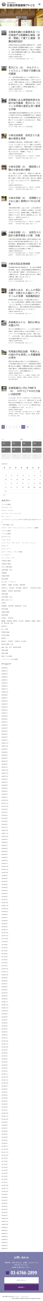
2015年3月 (5, 1032)
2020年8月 (5, 842)
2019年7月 (5, 881)
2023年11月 (5, 743)
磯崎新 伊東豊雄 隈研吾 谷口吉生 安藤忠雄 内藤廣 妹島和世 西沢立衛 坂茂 (24, 377)
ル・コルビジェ (6, 555)
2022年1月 (5, 797)
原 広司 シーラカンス (9, 582)
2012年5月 (5, 1134)
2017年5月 (5, 954)
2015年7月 (5, 1020)
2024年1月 (5, 740)
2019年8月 (5, 878)
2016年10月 (5, 975)
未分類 (3, 603)
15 (34, 479)
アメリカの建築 (6, 504)
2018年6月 (5, 921)
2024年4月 (5, 731)
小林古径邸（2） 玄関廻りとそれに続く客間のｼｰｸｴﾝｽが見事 (24, 201)
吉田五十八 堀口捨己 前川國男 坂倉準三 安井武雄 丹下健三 (21, 588)
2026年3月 (5, 683)
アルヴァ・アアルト (7, 510)
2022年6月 (5, 785)
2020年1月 (5, 863)
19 (17, 483)
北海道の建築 (18, 58)
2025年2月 (5, 710)
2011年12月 (5, 1149)
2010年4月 (5, 1206)
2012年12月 (5, 1113)
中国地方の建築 (6, 561)
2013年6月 (5, 1095)
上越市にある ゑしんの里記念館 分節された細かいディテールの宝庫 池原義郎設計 (24, 293)
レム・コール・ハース (8, 558)
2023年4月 (5, 758)
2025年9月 (5, 695)
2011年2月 (5, 1179)
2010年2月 (5, 1212)
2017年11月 (5, 936)
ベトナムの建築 (6, 534)
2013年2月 (5, 1107)
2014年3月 (5, 1068)
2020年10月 (5, 836)
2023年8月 (5, 752)
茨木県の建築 (5, 635)
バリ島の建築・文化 (7, 525)
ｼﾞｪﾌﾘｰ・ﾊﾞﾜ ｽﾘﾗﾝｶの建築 (10, 659)
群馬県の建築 (5, 632)
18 (11, 483)
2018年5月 (5, 924)
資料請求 (21, 1287)
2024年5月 (5, 728)
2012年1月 (5, 1146)
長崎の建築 (5, 650)
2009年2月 (5, 1248)
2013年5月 (5, 1098)
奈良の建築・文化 (7, 597)
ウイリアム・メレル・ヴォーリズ (11, 513)
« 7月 (3, 495)
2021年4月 (5, 821)
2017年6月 (5, 951)
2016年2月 (5, 999)
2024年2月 (5, 737)
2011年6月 (5, 1167)
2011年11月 (5, 1152)
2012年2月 (5, 1143)
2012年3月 (5, 1140)
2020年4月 (5, 854)
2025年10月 (5, 692)
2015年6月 (5, 1023)
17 (5, 483)
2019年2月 (5, 896)
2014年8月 (5, 1053)
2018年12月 (5, 902)
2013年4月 (5, 1101)
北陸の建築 (18, 156)
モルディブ (5, 546)
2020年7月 (5, 845)
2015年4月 (5, 1029)
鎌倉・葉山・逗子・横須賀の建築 (11, 647)
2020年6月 (5, 848)
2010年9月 (5, 1194)
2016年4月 (5, 993)
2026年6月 (5, 674)
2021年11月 (5, 803)
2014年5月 (5, 1062)
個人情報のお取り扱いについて (10, 1296)
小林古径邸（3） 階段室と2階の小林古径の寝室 (24, 168)
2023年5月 (5, 755)
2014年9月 (5, 1050)
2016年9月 (5, 978)
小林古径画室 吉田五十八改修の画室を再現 (24, 136)
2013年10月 (5, 1083)
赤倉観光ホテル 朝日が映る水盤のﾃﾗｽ (24, 323)
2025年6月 (5, 701)
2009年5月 (5, 1239)
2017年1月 (5, 966)
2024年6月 (5, 725)
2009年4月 (5, 1242)
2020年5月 (5, 851)
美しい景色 (5, 629)
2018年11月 (5, 905)
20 (23, 483)
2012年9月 (5, 1122)
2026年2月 (5, 686)
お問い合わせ (21, 1280)
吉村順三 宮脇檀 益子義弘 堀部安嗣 (13, 585)
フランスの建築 (6, 531)
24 (5, 487)
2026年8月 (5, 668)
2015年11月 (5, 1008)
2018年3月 (5, 930)
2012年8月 (5, 1125)
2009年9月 (5, 1227)
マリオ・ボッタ (6, 540)
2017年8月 (5, 945)
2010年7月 (5, 1200)
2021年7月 (5, 812)
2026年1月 (5, 689)
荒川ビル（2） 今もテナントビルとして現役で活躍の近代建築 (24, 70)
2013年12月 (5, 1077)
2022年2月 (5, 794)
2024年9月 (5, 716)
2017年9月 (5, 941)
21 (28, 483)
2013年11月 (5, 1080)
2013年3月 (5, 1104)
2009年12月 (5, 1218)
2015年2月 (5, 1035)
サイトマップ (25, 1296)
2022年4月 (5, 791)
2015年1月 (5, 1038)
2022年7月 (5, 782)
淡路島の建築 (5, 612)
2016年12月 (5, 969)
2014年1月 (5, 1074)
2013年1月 (5, 1110)
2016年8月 (5, 981)
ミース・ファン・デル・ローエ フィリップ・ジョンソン (19, 543)
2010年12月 (5, 1185)
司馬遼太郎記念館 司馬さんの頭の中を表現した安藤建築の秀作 (24, 354)
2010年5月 (5, 1203)
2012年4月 (5, 1137)
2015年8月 (5, 1017)
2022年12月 (5, 770)
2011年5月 (5, 1170)
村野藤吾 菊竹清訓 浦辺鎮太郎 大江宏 (14, 606)
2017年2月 (5, 963)
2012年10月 (5, 1119)
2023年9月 (5, 749)
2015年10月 (5, 1011)
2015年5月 (5, 1026)
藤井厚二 (4, 638)
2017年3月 (5, 960)
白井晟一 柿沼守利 (7, 618)
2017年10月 (5, 939)
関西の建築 (29, 91)
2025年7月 (5, 698)
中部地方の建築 (6, 564)
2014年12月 (5, 1041)
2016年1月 (5, 1002)
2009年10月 (5, 1224)
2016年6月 (5, 987)
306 (27, 427)
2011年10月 (5, 1155)
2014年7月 (5, 1056)
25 (11, 487)
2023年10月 (5, 746)
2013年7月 (5, 1092)
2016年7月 (5, 984)
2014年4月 (5, 1065)
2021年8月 (5, 809)
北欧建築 (4, 573)
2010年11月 (5, 1188)
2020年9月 (5, 839)
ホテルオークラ (6, 537)
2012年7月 (5, 1128)
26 (17, 487)
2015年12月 (5, 1005)
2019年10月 (5, 872)
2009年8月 (5, 1230)
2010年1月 (5, 1215)
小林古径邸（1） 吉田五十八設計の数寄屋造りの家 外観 (25, 233)
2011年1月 (5, 1182)
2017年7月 (5, 948)
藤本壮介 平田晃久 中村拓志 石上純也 (14, 641)
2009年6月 (5, 1236)
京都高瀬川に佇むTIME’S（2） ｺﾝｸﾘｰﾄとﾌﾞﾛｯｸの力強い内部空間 (24, 391)
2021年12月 (5, 800)
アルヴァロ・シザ (7, 507)
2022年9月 (5, 779)
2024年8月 (5, 719)
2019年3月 (5, 893)
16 (40, 479)
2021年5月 (5, 818)
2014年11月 (5, 1044)
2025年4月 (5, 707)
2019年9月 (5, 875)
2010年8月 (5, 1197)
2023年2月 (5, 764)
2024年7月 (5, 722)
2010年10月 (5, 1191)
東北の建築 (5, 609)
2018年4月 (5, 927)
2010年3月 (5, 1209)
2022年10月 (5, 776)
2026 (21, 439)
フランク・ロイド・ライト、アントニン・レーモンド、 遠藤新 (20, 528)
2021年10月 (5, 806)
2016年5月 (5, 990)
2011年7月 (5, 1164)
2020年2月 (5, 860)
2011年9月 (5, 1158)
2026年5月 (5, 677)
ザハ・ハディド (6, 516)
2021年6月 (5, 815)
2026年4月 (5, 680)
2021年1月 (5, 827)
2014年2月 (5, 1071)
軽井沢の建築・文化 (7, 644)
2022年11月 (5, 773)
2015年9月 (5, 1014)
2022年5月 (5, 788)
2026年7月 (5, 671)
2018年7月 (5, 917)
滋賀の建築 (5, 615)
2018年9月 (5, 911)
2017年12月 (5, 933)
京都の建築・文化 (20, 411)
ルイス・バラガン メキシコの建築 (12, 552)
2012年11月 (5, 1116)
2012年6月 (5, 1131)
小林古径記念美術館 (19, 263)
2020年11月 (5, 833)
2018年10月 (5, 908)
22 (34, 483)
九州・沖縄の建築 (7, 567)
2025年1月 (5, 713)
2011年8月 (5, 1161)
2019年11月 (5, 869)
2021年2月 (5, 824)
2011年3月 (5, 1176)
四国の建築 (5, 594)
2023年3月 (5, 761)
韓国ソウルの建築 (7, 656)
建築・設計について (28, 58)
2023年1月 (5, 767)
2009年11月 (5, 1221)
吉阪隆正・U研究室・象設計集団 (11, 591)
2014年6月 (5, 1059)
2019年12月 (5, 866)
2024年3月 (5, 734)
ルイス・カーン (6, 549)
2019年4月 (5, 890)
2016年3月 (5, 996)
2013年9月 (5, 1086)
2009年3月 (5, 1245)
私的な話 (4, 626)
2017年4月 (5, 957)
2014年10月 (5, 1047)
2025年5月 (5, 704)
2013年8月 (5, 1089)
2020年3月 (5, 857)
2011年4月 (5, 1173)
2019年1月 (5, 899)
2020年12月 (5, 830)
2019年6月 (5, 884)
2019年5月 (5, 887)
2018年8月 (5, 914)
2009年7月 (5, 1233)
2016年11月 (5, 972)
